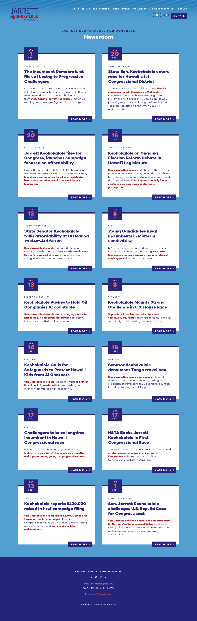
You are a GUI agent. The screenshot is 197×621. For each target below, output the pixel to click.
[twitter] (162, 15)
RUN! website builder (103, 594)
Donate (179, 15)
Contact (181, 9)
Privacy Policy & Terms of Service (98, 571)
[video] (166, 15)
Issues (86, 9)
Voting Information (161, 9)
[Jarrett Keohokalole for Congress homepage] (24, 14)
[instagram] (157, 15)
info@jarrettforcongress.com (98, 584)
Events (126, 9)
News (116, 9)
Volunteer (139, 9)
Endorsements (102, 9)
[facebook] (152, 15)
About (76, 9)
